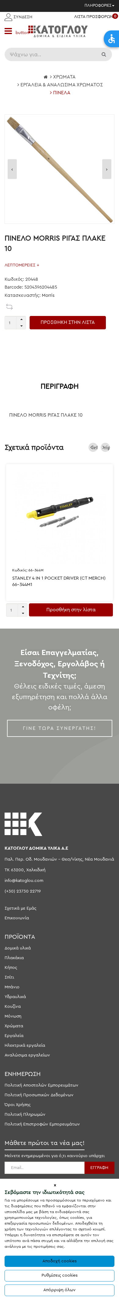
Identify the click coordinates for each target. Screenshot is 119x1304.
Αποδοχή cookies (59, 1261)
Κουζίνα (13, 1006)
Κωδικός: (27, 570)
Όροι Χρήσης (18, 1105)
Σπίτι (9, 977)
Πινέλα (61, 92)
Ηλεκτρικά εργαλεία (25, 1045)
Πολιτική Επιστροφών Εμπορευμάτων (42, 1124)
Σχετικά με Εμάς (20, 908)
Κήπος (11, 968)
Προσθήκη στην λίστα (71, 609)
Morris (48, 295)
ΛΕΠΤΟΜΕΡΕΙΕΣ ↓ (22, 265)
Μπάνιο (12, 987)
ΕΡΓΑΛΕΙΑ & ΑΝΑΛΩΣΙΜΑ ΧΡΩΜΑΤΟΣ (61, 84)
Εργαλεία (14, 1036)
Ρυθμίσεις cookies (59, 1275)
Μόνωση (13, 1016)
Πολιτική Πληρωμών (25, 1114)
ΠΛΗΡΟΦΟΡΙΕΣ (98, 5)
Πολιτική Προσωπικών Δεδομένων (39, 1095)
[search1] (104, 54)
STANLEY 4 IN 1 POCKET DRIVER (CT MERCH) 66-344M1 (59, 581)
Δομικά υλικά (18, 948)
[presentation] (12, 169)
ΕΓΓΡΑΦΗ (99, 1168)
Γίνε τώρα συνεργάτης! (59, 728)
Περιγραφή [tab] (60, 386)
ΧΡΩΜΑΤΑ (64, 77)
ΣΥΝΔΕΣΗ (22, 17)
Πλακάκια (14, 958)
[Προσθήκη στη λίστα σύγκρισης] (10, 307)
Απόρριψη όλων (59, 1290)
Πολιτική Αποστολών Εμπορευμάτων (41, 1085)
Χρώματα (14, 1026)
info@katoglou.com (24, 881)
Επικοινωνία (17, 918)
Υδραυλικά (15, 997)
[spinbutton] (15, 322)
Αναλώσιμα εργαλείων (27, 1055)
